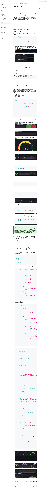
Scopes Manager (3, 19)
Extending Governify (3, 27)
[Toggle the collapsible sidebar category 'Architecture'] (10, 5)
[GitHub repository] (34, 1)
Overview (2, 3)
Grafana (18, 14)
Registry (2, 11)
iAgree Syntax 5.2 (3, 33)
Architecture (2, 5)
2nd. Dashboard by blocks (41, 8)
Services (2, 10)
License (2, 38)
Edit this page (16, 481)
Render (2, 22)
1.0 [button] (35, 1)
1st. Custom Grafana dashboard (41, 6)
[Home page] (14, 3)
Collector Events (4, 15)
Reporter (2, 13)
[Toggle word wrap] (34, 100)
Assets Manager (3, 18)
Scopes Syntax (3, 32)
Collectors (2, 14)
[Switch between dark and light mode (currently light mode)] (37, 1)
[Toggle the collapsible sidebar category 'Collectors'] (10, 14)
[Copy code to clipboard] (35, 36)
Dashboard (2, 23)
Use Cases (2, 4)
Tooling (2, 26)
